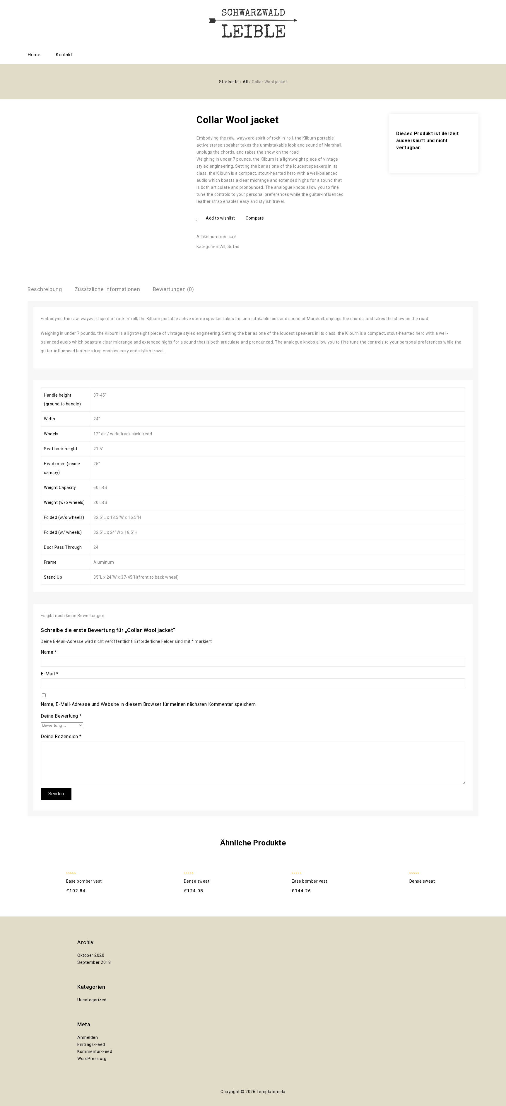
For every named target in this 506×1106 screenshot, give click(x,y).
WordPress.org (92, 1058)
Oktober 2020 (90, 955)
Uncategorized (92, 1000)
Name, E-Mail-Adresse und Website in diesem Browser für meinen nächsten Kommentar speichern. (149, 704)
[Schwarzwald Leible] (253, 23)
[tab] (45, 289)
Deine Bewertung (61, 716)
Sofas (234, 246)
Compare (255, 218)
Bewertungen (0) (173, 289)
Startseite (229, 81)
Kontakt (64, 54)
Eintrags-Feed (91, 1044)
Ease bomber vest (342, 119)
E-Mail (49, 674)
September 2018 (94, 962)
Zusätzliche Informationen (107, 289)
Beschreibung (45, 289)
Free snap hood (334, 119)
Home (34, 54)
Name (49, 652)
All (245, 81)
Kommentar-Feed (94, 1051)
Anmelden (87, 1037)
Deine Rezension (61, 736)
